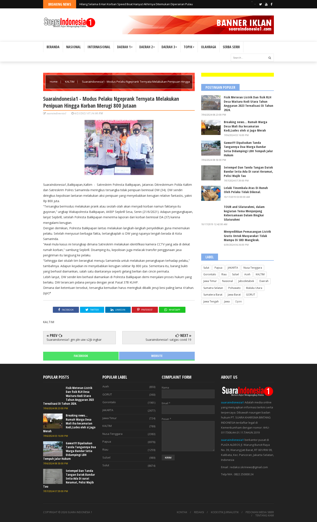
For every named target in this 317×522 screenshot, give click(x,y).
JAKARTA (233, 268)
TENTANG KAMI (264, 515)
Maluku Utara (254, 288)
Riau (224, 274)
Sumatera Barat (212, 294)
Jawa (227, 301)
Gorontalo (209, 274)
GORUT (250, 294)
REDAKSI (199, 512)
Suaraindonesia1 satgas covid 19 (168, 340)
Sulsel (235, 274)
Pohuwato (234, 288)
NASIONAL (73, 47)
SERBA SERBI (231, 47)
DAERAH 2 (146, 47)
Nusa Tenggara (252, 268)
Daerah (263, 281)
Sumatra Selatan (213, 288)
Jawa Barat (234, 294)
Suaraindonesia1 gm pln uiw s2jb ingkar (74, 340)
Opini (238, 301)
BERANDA (53, 47)
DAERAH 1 (123, 47)
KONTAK (182, 512)
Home (54, 82)
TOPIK (188, 47)
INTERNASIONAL (99, 47)
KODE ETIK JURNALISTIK (225, 512)
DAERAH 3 (168, 47)
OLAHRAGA (208, 47)
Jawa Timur (210, 281)
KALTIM (70, 82)
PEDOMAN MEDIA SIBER (260, 512)
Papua (218, 268)
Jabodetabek (246, 281)
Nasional (227, 281)
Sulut (206, 268)
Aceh (247, 274)
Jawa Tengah (211, 301)
